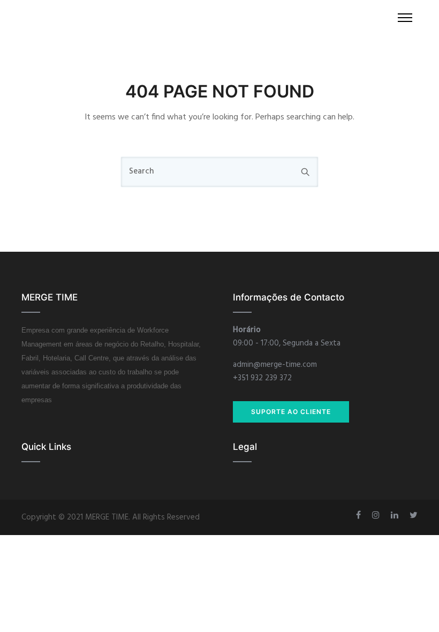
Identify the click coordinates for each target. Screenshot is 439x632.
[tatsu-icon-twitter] (414, 515)
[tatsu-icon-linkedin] (396, 515)
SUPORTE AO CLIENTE (291, 412)
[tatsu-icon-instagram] (377, 515)
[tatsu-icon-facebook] (360, 515)
